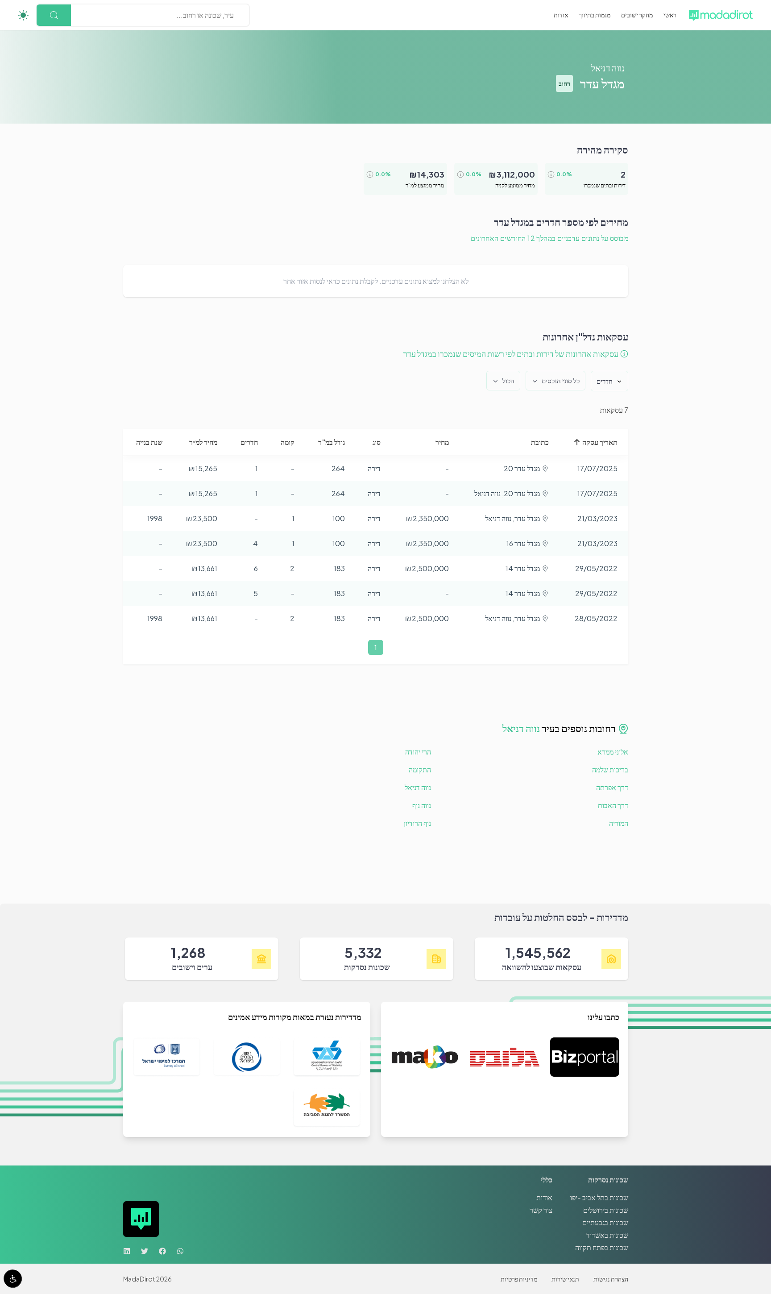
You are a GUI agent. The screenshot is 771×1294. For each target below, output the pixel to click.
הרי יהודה (418, 751)
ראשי (669, 15)
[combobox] (233, 15)
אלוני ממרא (612, 751)
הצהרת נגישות (610, 1279)
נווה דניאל (608, 67)
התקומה (420, 769)
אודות (561, 15)
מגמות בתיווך (594, 15)
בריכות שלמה (610, 769)
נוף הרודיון (417, 823)
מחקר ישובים (637, 15)
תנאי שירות (565, 1279)
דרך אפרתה (612, 787)
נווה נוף (421, 805)
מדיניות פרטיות (519, 1279)
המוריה (618, 823)
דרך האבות (613, 805)
